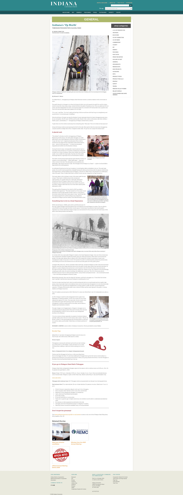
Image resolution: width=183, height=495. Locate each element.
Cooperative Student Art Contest (78, 489)
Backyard (66, 12)
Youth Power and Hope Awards (120, 94)
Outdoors (102, 12)
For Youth (116, 54)
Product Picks (117, 76)
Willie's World (117, 91)
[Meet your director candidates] (61, 432)
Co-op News (116, 40)
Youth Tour (115, 483)
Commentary (116, 42)
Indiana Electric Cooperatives (57, 477)
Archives (115, 32)
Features (87, 12)
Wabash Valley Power (119, 88)
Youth (118, 12)
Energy (79, 12)
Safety (111, 12)
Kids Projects (117, 69)
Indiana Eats (116, 66)
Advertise (129, 2)
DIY (73, 12)
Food (95, 12)
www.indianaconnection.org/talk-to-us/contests (68, 414)
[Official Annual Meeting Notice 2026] (61, 455)
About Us (112, 2)
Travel (115, 86)
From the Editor (118, 57)
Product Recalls (118, 78)
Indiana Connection (59, 31)
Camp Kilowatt (116, 481)
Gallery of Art (117, 59)
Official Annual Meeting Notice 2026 (59, 466)
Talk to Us (120, 2)
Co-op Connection (118, 37)
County (115, 44)
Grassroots (116, 64)
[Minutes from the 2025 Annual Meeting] (80, 432)
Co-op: (101, 8)
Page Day (115, 480)
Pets (114, 74)
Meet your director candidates (58, 443)
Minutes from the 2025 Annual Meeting (78, 443)
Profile (115, 81)
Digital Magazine (102, 2)
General (67, 32)
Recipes (73, 486)
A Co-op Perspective (119, 30)
